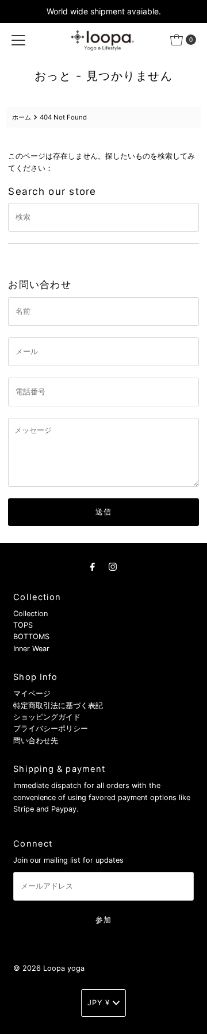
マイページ (32, 693)
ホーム (21, 117)
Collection (30, 613)
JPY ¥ (98, 1002)
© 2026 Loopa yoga (49, 968)
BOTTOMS (31, 636)
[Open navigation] (18, 39)
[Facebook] (92, 566)
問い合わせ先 (35, 740)
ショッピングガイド (46, 717)
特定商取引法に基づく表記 (58, 705)
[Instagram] (113, 566)
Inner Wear (31, 648)
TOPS (23, 625)
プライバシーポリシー (50, 728)
